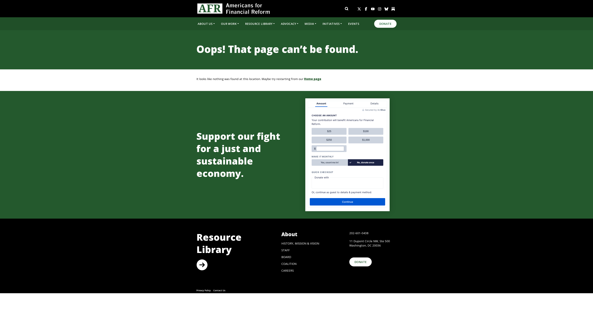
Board (286, 257)
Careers (287, 270)
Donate (385, 24)
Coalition (288, 264)
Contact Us (219, 290)
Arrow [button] (202, 264)
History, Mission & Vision (300, 243)
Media (309, 24)
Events (353, 24)
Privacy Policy (203, 290)
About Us (205, 24)
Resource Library (258, 24)
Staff (285, 250)
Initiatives (331, 24)
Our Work (229, 24)
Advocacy (288, 24)
